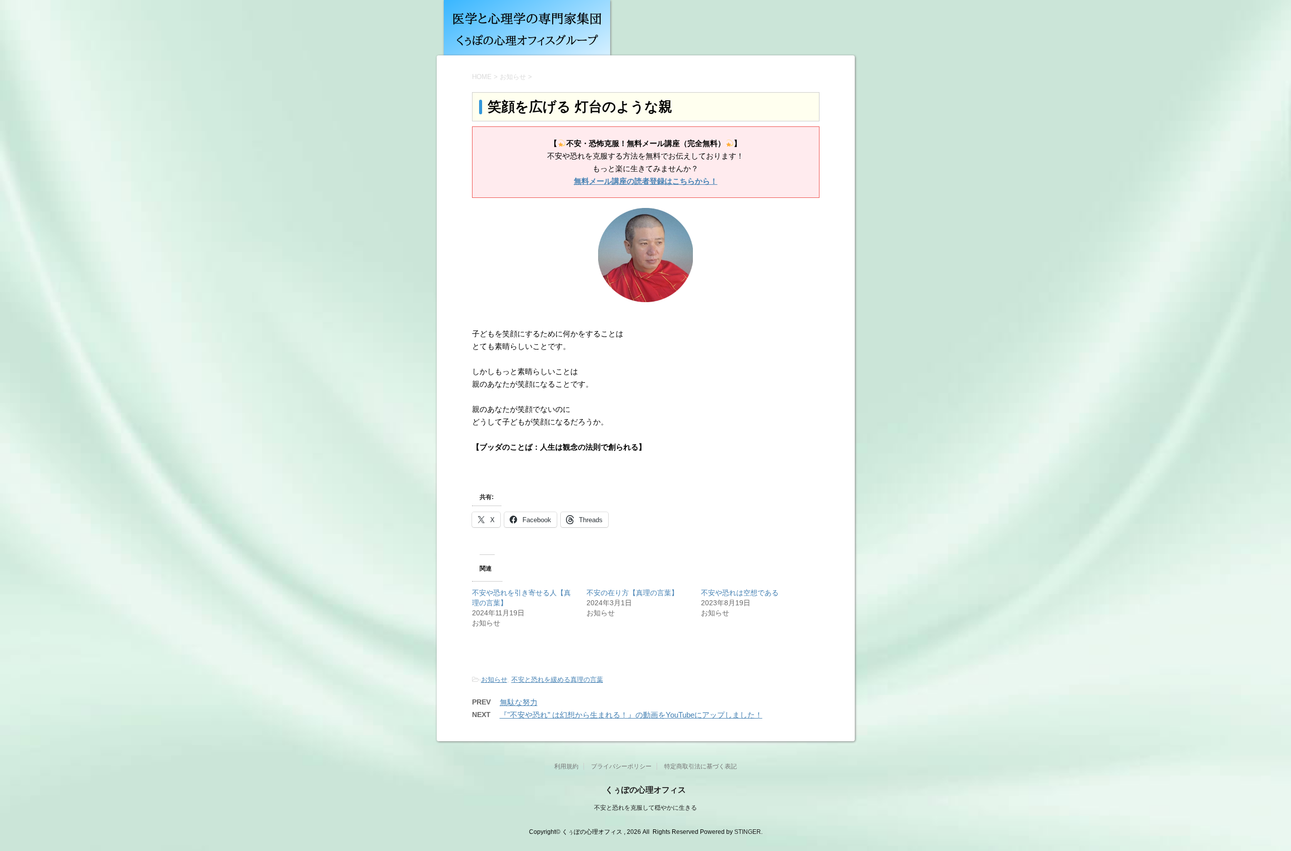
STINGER (747, 831)
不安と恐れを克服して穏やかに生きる (645, 807)
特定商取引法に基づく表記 (700, 766)
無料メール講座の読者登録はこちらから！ (646, 181)
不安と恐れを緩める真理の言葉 (557, 679)
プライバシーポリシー (621, 766)
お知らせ (494, 679)
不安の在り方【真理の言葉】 (632, 593)
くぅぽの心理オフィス (645, 790)
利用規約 (566, 766)
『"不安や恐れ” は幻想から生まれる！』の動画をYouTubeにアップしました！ (631, 715)
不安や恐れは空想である (740, 593)
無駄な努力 (519, 702)
